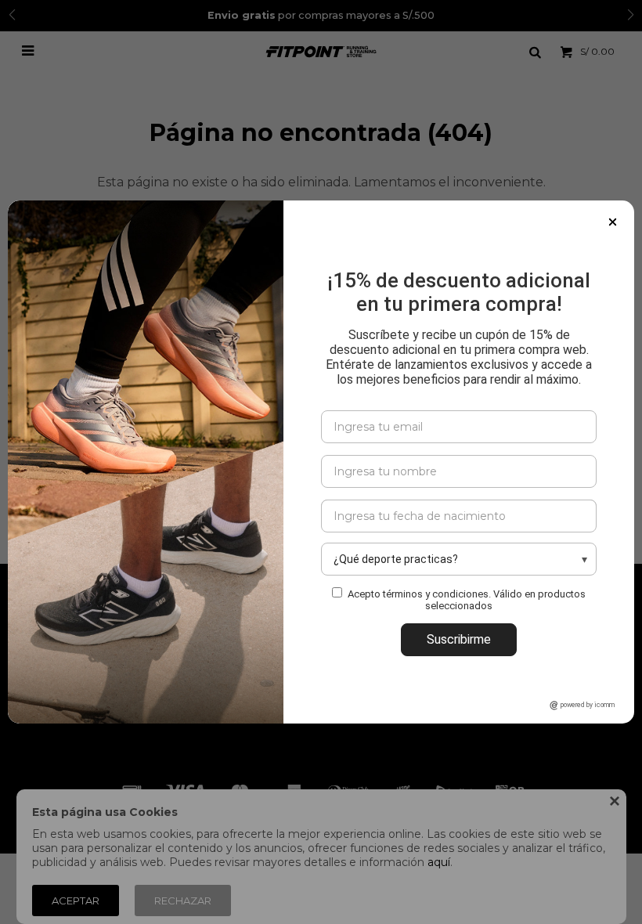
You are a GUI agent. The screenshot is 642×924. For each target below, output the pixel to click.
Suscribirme (459, 639)
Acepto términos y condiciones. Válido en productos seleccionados (467, 600)
